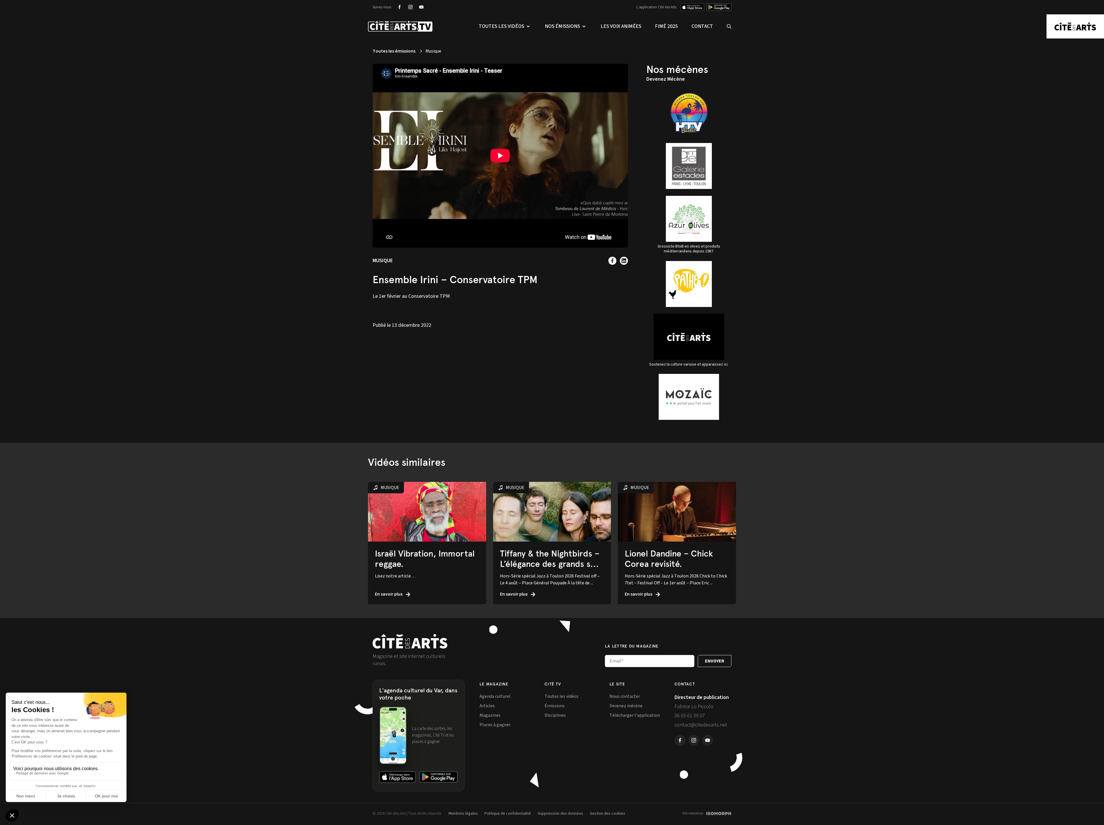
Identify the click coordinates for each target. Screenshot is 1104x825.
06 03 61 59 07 (689, 715)
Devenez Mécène (665, 79)
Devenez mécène (626, 706)
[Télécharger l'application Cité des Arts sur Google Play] (718, 7)
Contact (702, 26)
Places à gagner (495, 725)
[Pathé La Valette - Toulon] (688, 284)
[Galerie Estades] (688, 166)
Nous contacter (625, 696)
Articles (487, 706)
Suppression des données (560, 813)
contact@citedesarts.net (700, 725)
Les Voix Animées (621, 26)
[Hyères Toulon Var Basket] (688, 113)
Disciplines (555, 715)
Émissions (555, 706)
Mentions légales (463, 813)
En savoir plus (389, 594)
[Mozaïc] (688, 397)
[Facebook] (399, 7)
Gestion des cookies (607, 813)
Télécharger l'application (635, 715)
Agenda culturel (495, 696)
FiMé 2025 (666, 26)
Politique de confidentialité (507, 813)
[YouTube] (421, 7)
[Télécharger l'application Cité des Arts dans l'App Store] (692, 7)
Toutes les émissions (394, 51)
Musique (383, 260)
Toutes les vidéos (561, 696)
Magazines (490, 715)
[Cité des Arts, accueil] (410, 641)
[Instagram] (410, 7)
